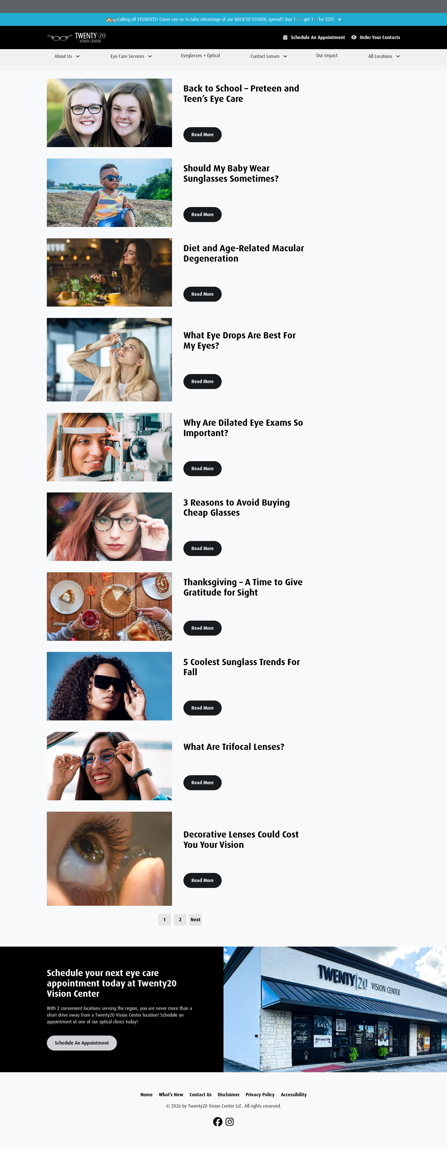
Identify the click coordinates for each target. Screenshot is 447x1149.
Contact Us (201, 1095)
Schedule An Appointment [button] (82, 1043)
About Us (63, 56)
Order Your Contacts (380, 37)
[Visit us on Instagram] (230, 1122)
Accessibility (294, 1095)
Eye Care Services (127, 56)
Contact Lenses (265, 56)
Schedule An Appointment (318, 37)
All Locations (380, 56)
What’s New (171, 1095)
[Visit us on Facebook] (217, 1122)
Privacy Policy (260, 1095)
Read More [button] (202, 135)
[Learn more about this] (335, 1009)
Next (195, 920)
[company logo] (91, 37)
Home (146, 1095)
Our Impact (327, 55)
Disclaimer (229, 1095)
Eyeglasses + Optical (200, 55)
